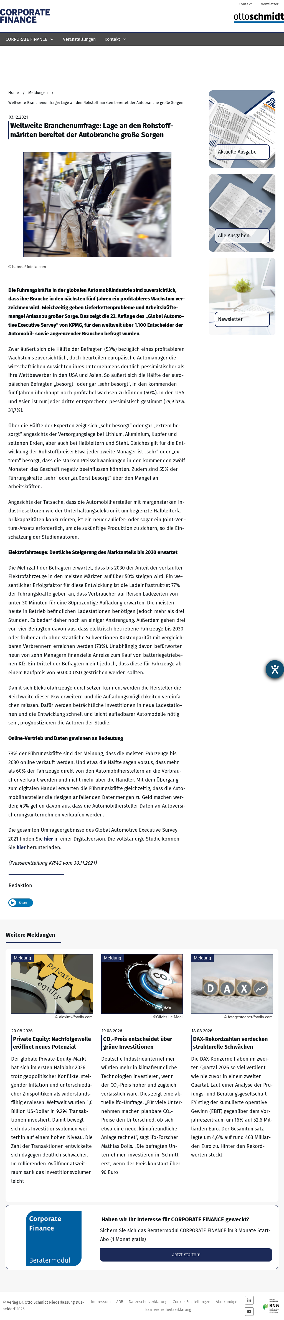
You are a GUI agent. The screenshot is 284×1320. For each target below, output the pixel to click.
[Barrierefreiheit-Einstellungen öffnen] (275, 669)
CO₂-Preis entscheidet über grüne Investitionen (142, 1075)
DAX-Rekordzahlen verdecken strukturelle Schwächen (232, 1075)
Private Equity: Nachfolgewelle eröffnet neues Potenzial (52, 1075)
